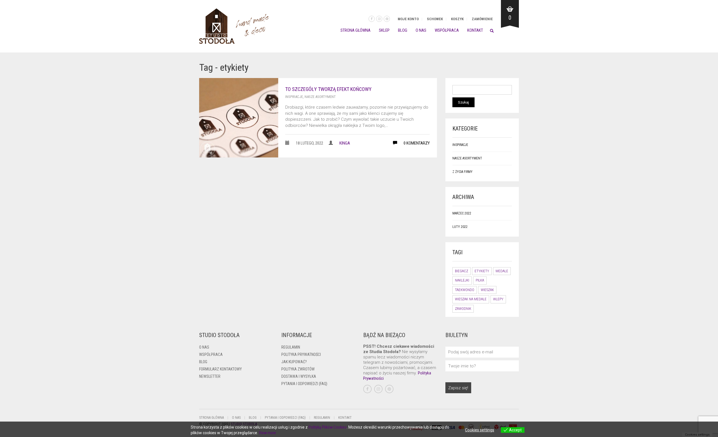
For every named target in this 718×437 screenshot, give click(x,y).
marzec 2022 (461, 213)
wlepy (498, 299)
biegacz (461, 271)
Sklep (384, 30)
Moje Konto (408, 19)
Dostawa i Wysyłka (298, 376)
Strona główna (355, 30)
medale (502, 271)
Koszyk (457, 19)
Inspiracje (294, 97)
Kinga (344, 143)
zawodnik (463, 308)
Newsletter (209, 376)
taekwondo (464, 290)
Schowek (435, 19)
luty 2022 (460, 227)
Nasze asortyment (320, 97)
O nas (421, 30)
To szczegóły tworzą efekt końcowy (328, 89)
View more (267, 433)
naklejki (462, 280)
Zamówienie (482, 19)
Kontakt (475, 30)
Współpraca (447, 30)
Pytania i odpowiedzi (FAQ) (304, 383)
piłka (480, 280)
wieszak (487, 290)
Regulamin (290, 347)
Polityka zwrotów (298, 369)
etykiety (482, 271)
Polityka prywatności (301, 354)
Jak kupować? (294, 362)
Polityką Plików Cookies (328, 427)
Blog (402, 30)
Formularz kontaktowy (220, 369)
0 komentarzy (416, 143)
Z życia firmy (462, 172)
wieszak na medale (471, 299)
